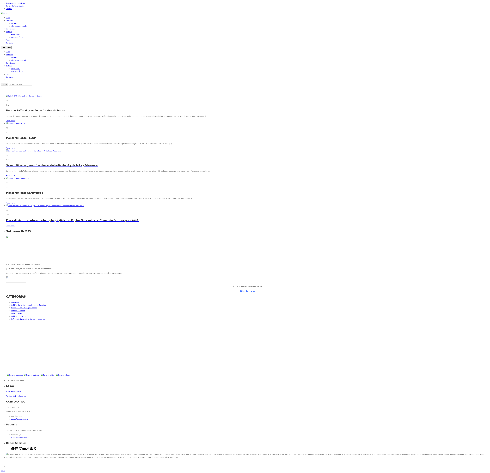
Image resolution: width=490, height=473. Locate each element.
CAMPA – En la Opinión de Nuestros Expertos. (28, 305)
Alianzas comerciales (19, 26)
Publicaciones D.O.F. (19, 316)
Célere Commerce (247, 291)
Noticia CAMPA (16, 313)
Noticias (9, 31)
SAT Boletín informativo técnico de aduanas (28, 319)
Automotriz (15, 302)
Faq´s (8, 40)
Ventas (9, 9)
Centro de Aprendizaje (15, 6)
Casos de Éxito (17, 37)
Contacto (9, 43)
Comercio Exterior (18, 310)
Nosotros (9, 20)
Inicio (8, 17)
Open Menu (6, 47)
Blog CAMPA (15, 34)
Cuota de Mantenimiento (15, 3)
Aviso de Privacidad (13, 391)
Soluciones (10, 29)
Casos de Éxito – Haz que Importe (24, 308)
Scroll (3, 470)
